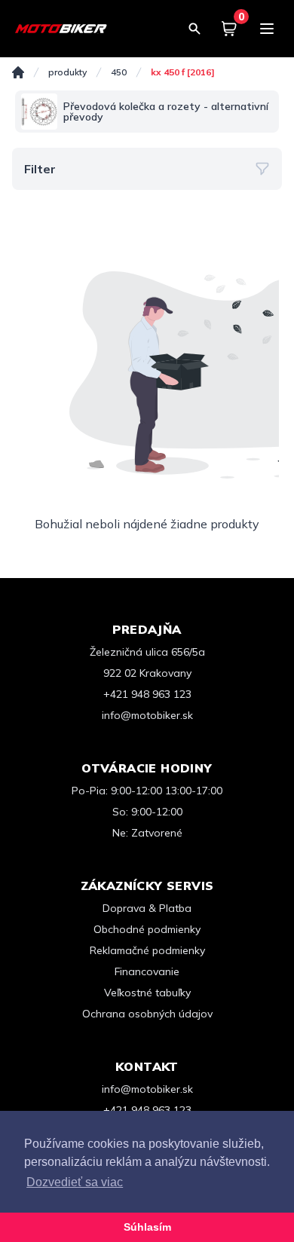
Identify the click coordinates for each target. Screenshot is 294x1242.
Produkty (67, 72)
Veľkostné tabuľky (147, 992)
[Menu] (267, 29)
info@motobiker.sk (147, 715)
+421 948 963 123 (147, 694)
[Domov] (18, 72)
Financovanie (147, 971)
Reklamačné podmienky (147, 950)
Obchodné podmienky (147, 929)
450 (119, 72)
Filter (40, 168)
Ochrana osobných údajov (147, 1013)
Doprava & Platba (147, 908)
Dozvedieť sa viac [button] (74, 1182)
